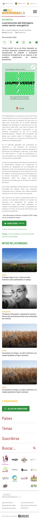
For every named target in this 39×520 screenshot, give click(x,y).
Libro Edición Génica (27, 502)
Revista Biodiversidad (9, 508)
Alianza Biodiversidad (8, 505)
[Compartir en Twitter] (17, 42)
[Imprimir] (30, 42)
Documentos (7, 19)
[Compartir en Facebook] (10, 42)
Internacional (6, 312)
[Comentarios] (4, 42)
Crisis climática (14, 234)
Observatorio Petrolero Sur (17, 229)
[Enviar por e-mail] (36, 42)
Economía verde (27, 234)
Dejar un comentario (17, 408)
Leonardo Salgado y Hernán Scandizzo (18, 30)
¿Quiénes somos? (7, 502)
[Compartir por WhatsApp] (23, 42)
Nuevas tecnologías (10, 236)
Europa (4, 275)
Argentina (21, 32)
